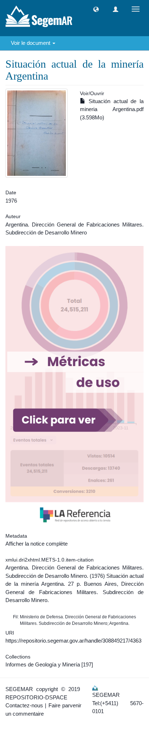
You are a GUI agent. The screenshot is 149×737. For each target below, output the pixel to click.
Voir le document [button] (31, 43)
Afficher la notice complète (36, 544)
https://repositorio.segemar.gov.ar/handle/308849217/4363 (73, 641)
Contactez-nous (24, 705)
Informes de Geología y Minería (42, 664)
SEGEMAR (19, 689)
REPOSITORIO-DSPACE (36, 697)
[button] (96, 9)
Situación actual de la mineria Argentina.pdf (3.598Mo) (112, 109)
